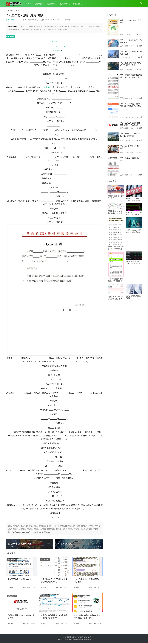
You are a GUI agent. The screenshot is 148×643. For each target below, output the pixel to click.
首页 (29, 4)
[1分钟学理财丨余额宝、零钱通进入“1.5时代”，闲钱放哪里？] (113, 110)
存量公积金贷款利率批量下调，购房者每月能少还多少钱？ (116, 248)
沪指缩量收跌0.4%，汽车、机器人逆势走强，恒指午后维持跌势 (134, 262)
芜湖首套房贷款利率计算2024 (134, 297)
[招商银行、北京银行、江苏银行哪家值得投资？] (134, 191)
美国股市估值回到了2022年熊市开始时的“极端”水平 (54, 616)
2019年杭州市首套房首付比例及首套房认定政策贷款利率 (116, 280)
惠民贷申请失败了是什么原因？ (20, 579)
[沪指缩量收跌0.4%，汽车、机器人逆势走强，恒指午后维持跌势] (134, 255)
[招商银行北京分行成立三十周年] (116, 189)
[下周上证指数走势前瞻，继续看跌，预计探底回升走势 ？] (116, 206)
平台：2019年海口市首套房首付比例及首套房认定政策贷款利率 (131, 77)
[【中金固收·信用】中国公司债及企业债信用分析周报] (54, 566)
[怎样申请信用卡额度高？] (113, 166)
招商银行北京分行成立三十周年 (116, 197)
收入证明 (56, 50)
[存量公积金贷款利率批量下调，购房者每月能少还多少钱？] (116, 231)
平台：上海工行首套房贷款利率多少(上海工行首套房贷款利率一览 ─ (131, 125)
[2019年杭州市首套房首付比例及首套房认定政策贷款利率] (116, 264)
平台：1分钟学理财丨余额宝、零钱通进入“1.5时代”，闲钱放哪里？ (131, 106)
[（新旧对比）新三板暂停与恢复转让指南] (87, 566)
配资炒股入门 (65, 4)
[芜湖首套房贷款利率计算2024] (134, 289)
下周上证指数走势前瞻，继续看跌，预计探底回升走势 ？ (116, 212)
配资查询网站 (39, 4)
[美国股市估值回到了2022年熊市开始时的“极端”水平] (54, 602)
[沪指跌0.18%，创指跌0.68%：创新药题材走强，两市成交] (134, 222)
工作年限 (46, 87)
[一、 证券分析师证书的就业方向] (113, 43)
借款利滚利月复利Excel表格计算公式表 (21, 616)
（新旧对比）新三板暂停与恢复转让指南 (87, 580)
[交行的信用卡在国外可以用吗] (113, 149)
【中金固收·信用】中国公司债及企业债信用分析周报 (54, 580)
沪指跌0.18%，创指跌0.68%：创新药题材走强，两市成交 (134, 231)
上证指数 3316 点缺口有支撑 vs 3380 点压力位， (134, 214)
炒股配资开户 (78, 4)
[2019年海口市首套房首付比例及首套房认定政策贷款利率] (113, 86)
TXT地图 (80, 637)
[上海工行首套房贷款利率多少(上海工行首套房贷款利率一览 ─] (113, 125)
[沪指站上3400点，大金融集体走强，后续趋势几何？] (116, 289)
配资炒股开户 (52, 4)
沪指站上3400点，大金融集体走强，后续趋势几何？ (116, 298)
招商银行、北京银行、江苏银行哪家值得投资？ (134, 199)
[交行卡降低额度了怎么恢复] (113, 27)
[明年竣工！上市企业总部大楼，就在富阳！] (113, 136)
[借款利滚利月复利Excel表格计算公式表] (21, 602)
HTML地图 (87, 637)
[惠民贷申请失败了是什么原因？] (21, 566)
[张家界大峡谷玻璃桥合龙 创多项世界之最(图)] (113, 66)
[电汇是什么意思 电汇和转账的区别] (113, 54)
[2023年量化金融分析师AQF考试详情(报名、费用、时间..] (87, 602)
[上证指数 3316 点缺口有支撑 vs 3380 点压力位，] (134, 207)
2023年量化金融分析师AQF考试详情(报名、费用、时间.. (87, 616)
